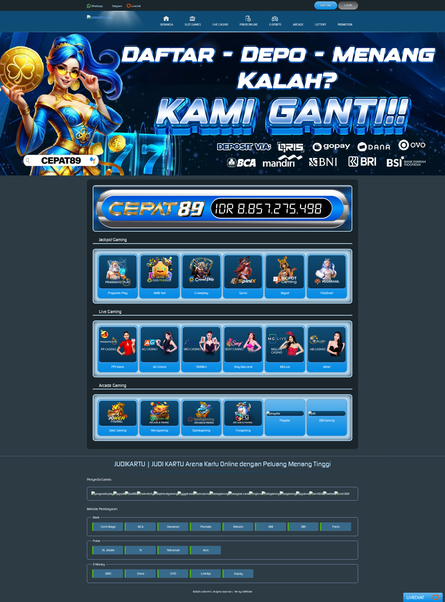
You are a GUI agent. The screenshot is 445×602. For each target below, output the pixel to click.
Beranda (166, 24)
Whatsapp (97, 6)
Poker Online (249, 24)
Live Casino (220, 24)
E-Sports (275, 24)
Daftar (325, 5)
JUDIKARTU (206, 591)
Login (348, 5)
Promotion (345, 24)
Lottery (320, 24)
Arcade (298, 24)
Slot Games (193, 24)
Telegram (117, 6)
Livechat (136, 6)
